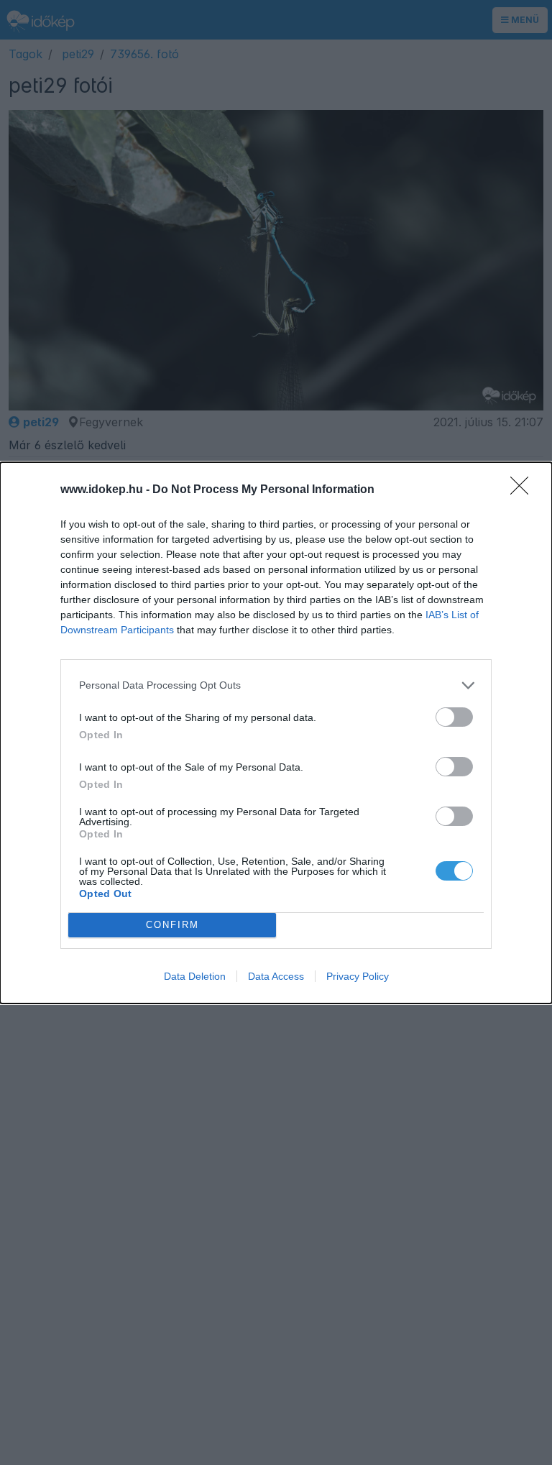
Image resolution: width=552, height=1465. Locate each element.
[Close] (524, 490)
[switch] (454, 717)
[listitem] (276, 685)
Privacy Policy (357, 976)
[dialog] (276, 733)
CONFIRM (172, 924)
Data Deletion (195, 976)
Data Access (276, 976)
